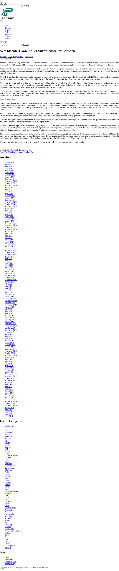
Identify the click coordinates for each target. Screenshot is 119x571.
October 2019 (10, 328)
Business (8, 28)
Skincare (8, 527)
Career (7, 443)
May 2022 (8, 263)
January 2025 (10, 198)
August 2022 (9, 257)
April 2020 (9, 315)
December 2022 (10, 248)
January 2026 (10, 177)
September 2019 (11, 330)
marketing (8, 501)
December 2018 (10, 349)
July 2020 (8, 309)
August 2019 (9, 332)
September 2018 (11, 355)
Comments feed (10, 562)
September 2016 (11, 406)
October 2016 (10, 403)
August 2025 (9, 187)
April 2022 (9, 265)
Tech (6, 32)
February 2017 (10, 395)
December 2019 (10, 324)
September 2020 (11, 305)
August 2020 (9, 307)
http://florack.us (5, 108)
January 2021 (10, 296)
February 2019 (10, 345)
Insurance (8, 493)
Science (7, 520)
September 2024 (11, 206)
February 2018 (10, 370)
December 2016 (10, 399)
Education (8, 464)
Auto (6, 430)
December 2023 (10, 223)
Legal (7, 497)
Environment (9, 468)
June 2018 (8, 361)
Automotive (9, 432)
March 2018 (9, 368)
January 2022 (10, 271)
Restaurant (8, 518)
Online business (10, 508)
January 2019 (10, 347)
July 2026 (8, 164)
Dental (7, 453)
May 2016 (8, 414)
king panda (29, 57)
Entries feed (9, 560)
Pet (6, 512)
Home (7, 26)
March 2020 (9, 317)
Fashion (7, 36)
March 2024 (9, 217)
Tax (6, 537)
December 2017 (10, 374)
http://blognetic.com (109, 128)
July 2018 (8, 359)
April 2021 (9, 290)
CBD (7, 449)
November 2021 (11, 275)
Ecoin (7, 462)
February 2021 (10, 294)
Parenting (8, 510)
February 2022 (10, 269)
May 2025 (8, 192)
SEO (6, 522)
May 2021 (8, 288)
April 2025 (9, 194)
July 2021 (8, 284)
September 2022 (11, 254)
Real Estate (9, 516)
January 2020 (10, 322)
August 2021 (9, 282)
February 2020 (10, 320)
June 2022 (8, 261)
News (7, 506)
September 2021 (11, 280)
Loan (6, 499)
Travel (7, 543)
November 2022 (11, 250)
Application (9, 426)
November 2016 (11, 401)
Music (7, 504)
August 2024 (9, 208)
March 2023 (9, 242)
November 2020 (11, 301)
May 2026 (8, 168)
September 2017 (11, 380)
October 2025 (10, 183)
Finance (7, 38)
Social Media (9, 529)
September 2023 (11, 229)
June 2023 (8, 236)
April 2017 (9, 391)
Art (6, 428)
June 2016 (8, 412)
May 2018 (8, 364)
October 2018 (10, 353)
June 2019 (8, 336)
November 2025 (11, 181)
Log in (7, 557)
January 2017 (10, 397)
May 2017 (8, 389)
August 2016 (9, 408)
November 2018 (11, 351)
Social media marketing (13, 531)
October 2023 (10, 227)
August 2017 (9, 382)
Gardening (8, 483)
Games (7, 480)
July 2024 (8, 210)
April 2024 (9, 215)
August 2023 (9, 231)
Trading (7, 541)
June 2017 (8, 387)
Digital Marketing (11, 455)
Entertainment (10, 466)
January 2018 (10, 372)
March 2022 (9, 267)
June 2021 (8, 286)
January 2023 (10, 246)
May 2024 (8, 213)
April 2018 (9, 366)
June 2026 (8, 166)
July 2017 (8, 385)
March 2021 (9, 292)
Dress (7, 460)
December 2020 (10, 299)
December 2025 (10, 179)
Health (7, 30)
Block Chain (9, 436)
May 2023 (8, 238)
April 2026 (9, 171)
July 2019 (8, 334)
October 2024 (10, 204)
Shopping (8, 34)
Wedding (8, 548)
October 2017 (10, 378)
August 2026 (9, 162)
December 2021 (10, 273)
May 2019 (8, 338)
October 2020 (10, 303)
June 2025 (8, 189)
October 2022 (10, 252)
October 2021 (10, 278)
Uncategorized (10, 546)
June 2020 (8, 311)
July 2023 (8, 234)
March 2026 (9, 173)
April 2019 (9, 341)
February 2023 (10, 244)
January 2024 (10, 221)
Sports (7, 535)
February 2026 (10, 175)
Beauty (7, 434)
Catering (8, 447)
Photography (9, 514)
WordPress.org (10, 564)
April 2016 (9, 416)
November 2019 (11, 326)
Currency (8, 451)
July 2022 (8, 259)
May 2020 (8, 313)
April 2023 (9, 240)
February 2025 (10, 196)
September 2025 (11, 185)
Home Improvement (12, 491)
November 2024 (11, 202)
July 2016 (8, 410)
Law (6, 495)
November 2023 (11, 225)
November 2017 (11, 376)
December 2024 (10, 200)
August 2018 (9, 357)
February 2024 (10, 219)
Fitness (7, 476)
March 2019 (9, 343)
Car (6, 441)
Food (6, 478)
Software (8, 533)
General (7, 485)
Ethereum (8, 470)
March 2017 (9, 393)
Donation (8, 457)
